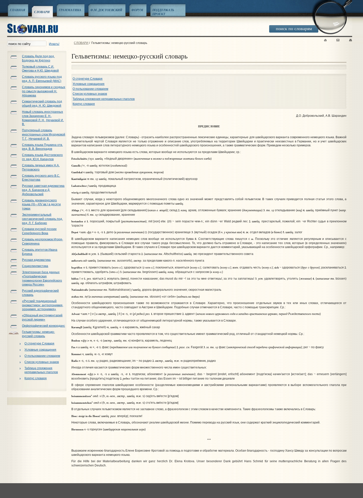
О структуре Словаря (39, 343)
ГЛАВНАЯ (17, 10)
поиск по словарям (294, 28)
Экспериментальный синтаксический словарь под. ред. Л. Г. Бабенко (42, 219)
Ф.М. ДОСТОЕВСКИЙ (106, 10)
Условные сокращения (40, 349)
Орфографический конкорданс (43, 325)
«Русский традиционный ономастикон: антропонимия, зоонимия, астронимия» (42, 305)
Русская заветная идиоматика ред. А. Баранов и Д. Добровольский (43, 190)
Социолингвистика (35, 266)
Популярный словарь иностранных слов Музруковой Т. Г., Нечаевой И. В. (43, 134)
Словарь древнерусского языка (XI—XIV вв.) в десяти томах (41, 205)
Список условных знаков (41, 362)
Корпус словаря (35, 378)
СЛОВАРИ (41, 12)
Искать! (54, 44)
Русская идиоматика (36, 260)
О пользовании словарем (42, 356)
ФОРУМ (137, 10)
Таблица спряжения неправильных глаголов (41, 370)
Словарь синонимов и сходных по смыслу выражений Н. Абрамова (43, 91)
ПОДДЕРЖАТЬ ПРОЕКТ (163, 12)
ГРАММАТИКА (70, 10)
